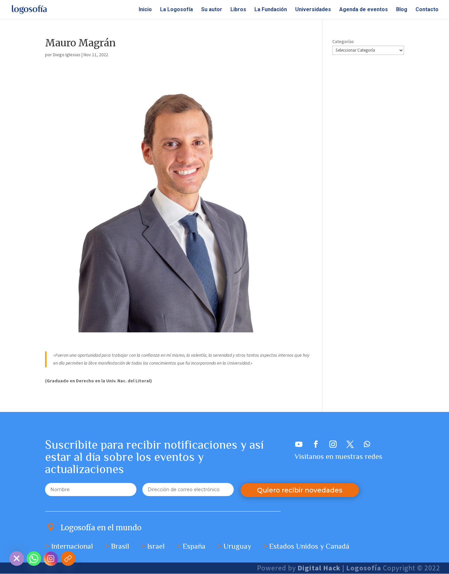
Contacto (426, 9)
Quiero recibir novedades (300, 490)
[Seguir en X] (350, 444)
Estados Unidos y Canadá (309, 546)
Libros (238, 9)
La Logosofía (176, 9)
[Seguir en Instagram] (333, 444)
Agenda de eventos (363, 9)
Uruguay (237, 546)
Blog (401, 9)
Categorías (343, 41)
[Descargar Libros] (68, 558)
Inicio (145, 9)
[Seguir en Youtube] (299, 444)
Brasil (120, 546)
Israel (156, 546)
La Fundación (270, 9)
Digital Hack (319, 567)
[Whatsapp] (34, 558)
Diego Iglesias (67, 55)
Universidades (313, 9)
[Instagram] (51, 558)
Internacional (72, 546)
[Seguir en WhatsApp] (367, 444)
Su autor (211, 9)
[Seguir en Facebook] (316, 444)
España (194, 546)
